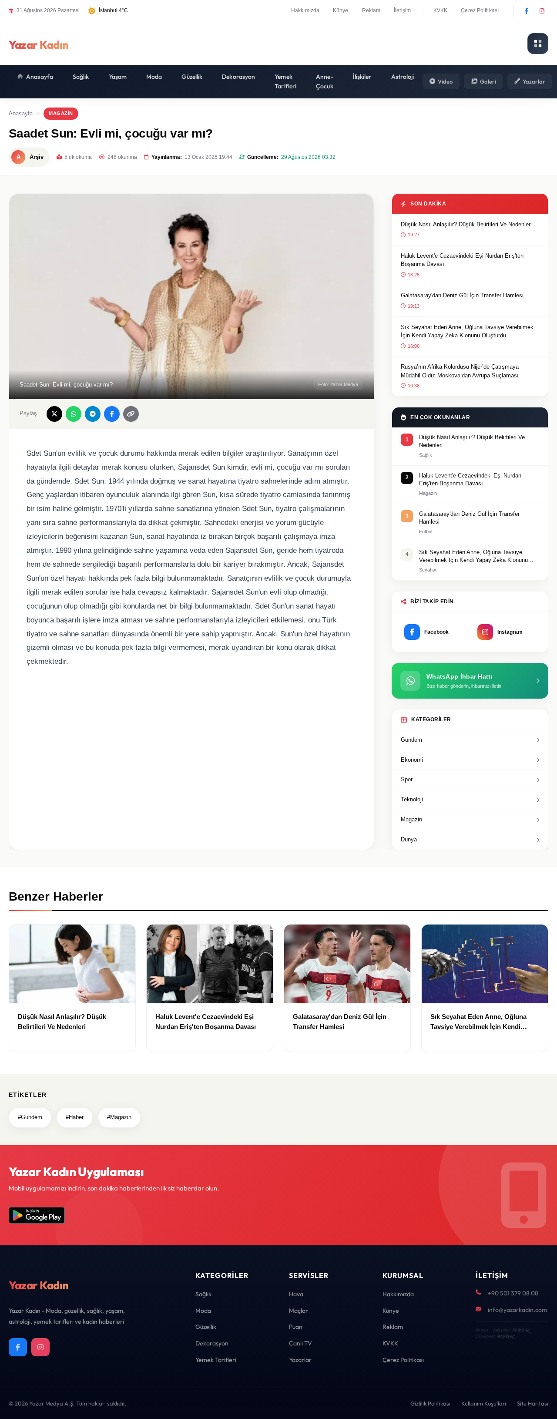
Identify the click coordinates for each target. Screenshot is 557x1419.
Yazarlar (534, 81)
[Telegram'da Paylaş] (93, 414)
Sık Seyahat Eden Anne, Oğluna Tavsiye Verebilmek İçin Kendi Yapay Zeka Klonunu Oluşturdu (467, 331)
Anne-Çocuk (324, 81)
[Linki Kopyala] (131, 414)
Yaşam (118, 77)
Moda (154, 77)
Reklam (371, 10)
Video (445, 81)
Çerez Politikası (480, 10)
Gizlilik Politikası (430, 1403)
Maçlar (298, 1311)
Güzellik (191, 77)
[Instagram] (541, 10)
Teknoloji (412, 799)
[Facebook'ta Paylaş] (112, 414)
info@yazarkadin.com (517, 1310)
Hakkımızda (305, 10)
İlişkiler (362, 77)
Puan (295, 1327)
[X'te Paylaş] (54, 414)
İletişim (402, 10)
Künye (341, 10)
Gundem (411, 739)
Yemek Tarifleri (285, 81)
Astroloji (402, 77)
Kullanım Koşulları (483, 1403)
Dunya (409, 839)
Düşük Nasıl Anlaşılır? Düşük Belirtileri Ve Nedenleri (466, 224)
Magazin (61, 113)
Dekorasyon (238, 77)
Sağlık (81, 77)
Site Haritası (532, 1403)
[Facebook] (526, 10)
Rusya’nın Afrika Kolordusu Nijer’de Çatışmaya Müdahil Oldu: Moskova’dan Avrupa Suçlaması (460, 371)
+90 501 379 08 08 (513, 1293)
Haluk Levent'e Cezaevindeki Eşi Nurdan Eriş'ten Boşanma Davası (462, 260)
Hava (296, 1294)
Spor (407, 779)
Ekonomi (412, 760)
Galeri (488, 81)
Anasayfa (39, 77)
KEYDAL (521, 1330)
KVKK (440, 10)
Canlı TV (300, 1343)
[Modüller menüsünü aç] (537, 43)
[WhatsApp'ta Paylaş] (73, 414)
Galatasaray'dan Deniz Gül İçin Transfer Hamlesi (462, 295)
